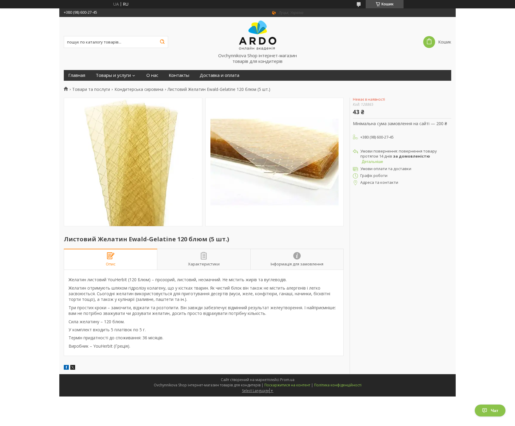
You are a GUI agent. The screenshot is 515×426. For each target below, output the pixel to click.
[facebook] (66, 368)
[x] (72, 368)
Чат (494, 410)
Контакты (179, 75)
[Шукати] (162, 42)
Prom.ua (287, 379)
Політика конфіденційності (338, 385)
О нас (152, 75)
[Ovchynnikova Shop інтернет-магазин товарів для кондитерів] (257, 35)
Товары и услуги (113, 75)
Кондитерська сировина (138, 89)
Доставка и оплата (219, 75)
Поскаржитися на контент (287, 385)
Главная (76, 75)
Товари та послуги (91, 89)
